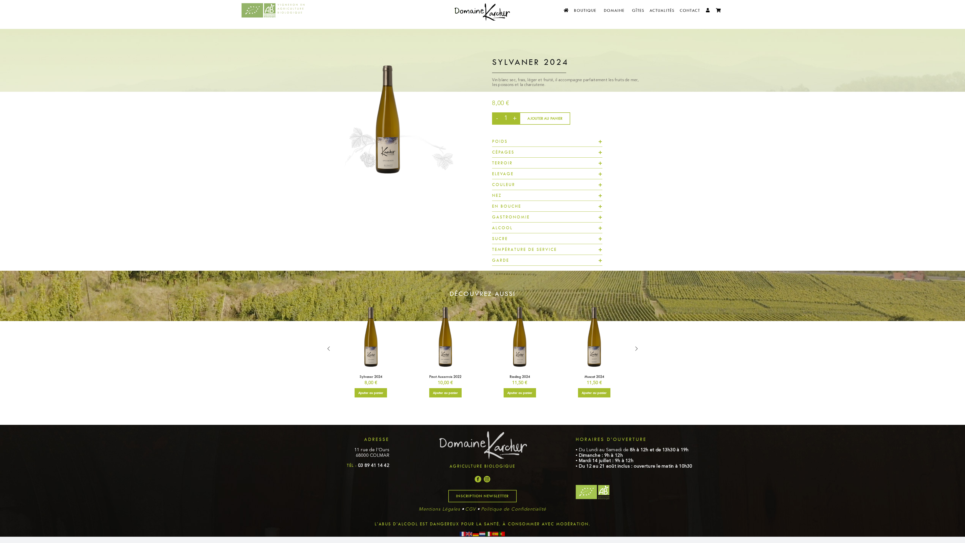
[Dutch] (482, 534)
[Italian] (489, 534)
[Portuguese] (502, 534)
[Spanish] (495, 534)
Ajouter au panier (544, 118)
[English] (469, 534)
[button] (547, 141)
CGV (470, 509)
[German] (476, 534)
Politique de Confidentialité (513, 509)
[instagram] (487, 479)
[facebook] (478, 479)
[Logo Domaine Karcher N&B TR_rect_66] (482, 2)
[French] (463, 534)
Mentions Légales (439, 509)
